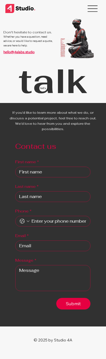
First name (27, 162)
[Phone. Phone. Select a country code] (24, 221)
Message (25, 260)
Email (22, 235)
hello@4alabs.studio (18, 52)
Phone (23, 211)
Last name (27, 186)
